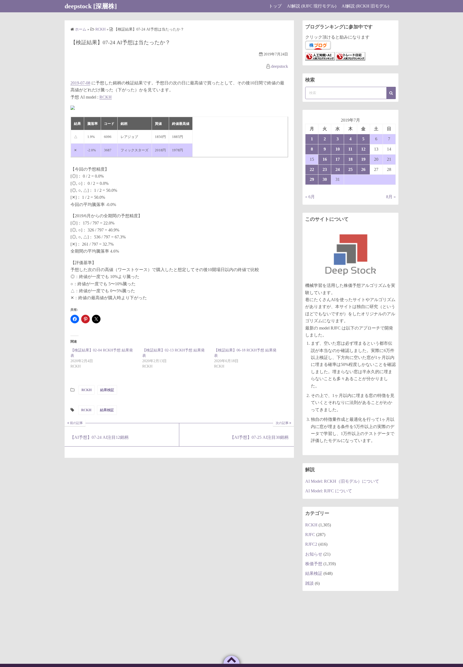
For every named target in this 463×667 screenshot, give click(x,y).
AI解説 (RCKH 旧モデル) (365, 6)
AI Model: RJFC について (328, 491)
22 (312, 169)
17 (337, 159)
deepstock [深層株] (91, 6)
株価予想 (313, 563)
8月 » (391, 196)
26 (363, 169)
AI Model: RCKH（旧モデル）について (342, 481)
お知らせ (313, 554)
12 (363, 149)
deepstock (279, 66)
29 (312, 179)
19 (363, 159)
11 (350, 149)
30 (325, 179)
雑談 (309, 583)
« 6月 (310, 196)
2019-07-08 (80, 83)
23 (325, 169)
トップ (275, 6)
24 (337, 169)
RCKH (105, 97)
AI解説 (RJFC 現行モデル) (311, 6)
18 (350, 159)
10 (337, 149)
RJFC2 (311, 544)
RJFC (310, 534)
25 (350, 169)
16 (325, 159)
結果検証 (107, 390)
